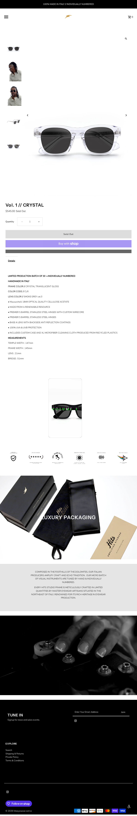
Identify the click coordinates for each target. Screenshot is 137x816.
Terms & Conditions (15, 760)
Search (9, 750)
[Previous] (27, 115)
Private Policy (12, 757)
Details (11, 260)
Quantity (10, 221)
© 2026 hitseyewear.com (18, 810)
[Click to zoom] (126, 38)
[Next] (126, 115)
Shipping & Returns (15, 753)
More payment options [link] (68, 251)
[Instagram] (75, 721)
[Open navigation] (32, 17)
